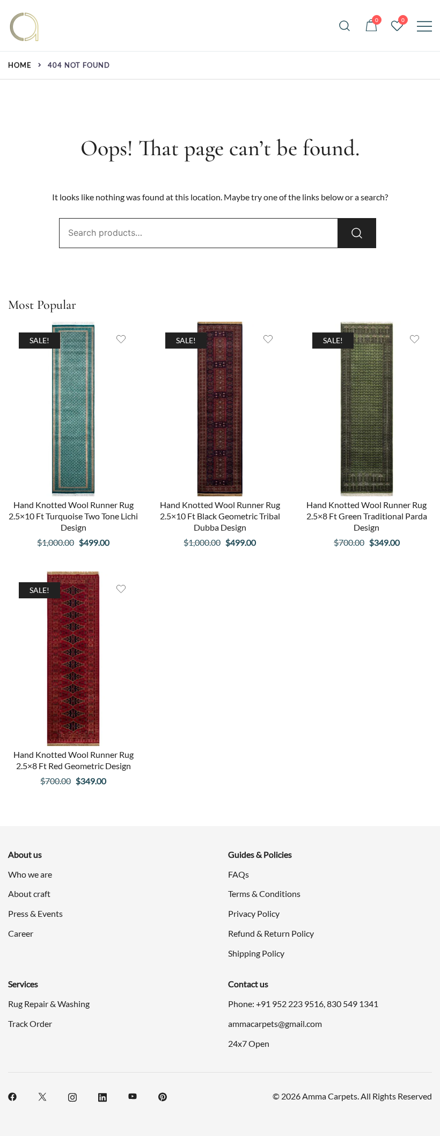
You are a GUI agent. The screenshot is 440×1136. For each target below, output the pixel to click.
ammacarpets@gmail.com (275, 1023)
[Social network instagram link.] (72, 1095)
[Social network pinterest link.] (162, 1095)
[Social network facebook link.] (12, 1095)
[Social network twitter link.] (42, 1095)
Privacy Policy (254, 913)
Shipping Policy (256, 953)
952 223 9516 (298, 1003)
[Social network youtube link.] (132, 1095)
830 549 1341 (352, 1003)
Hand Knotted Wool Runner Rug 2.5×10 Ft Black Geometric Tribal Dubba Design (220, 516)
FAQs (238, 874)
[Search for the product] (357, 233)
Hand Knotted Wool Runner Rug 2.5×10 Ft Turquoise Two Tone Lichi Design (73, 516)
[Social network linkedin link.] (102, 1095)
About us (25, 854)
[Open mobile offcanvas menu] (424, 25)
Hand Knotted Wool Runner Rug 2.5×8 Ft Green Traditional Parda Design (366, 516)
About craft (29, 893)
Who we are (30, 874)
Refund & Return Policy (271, 933)
